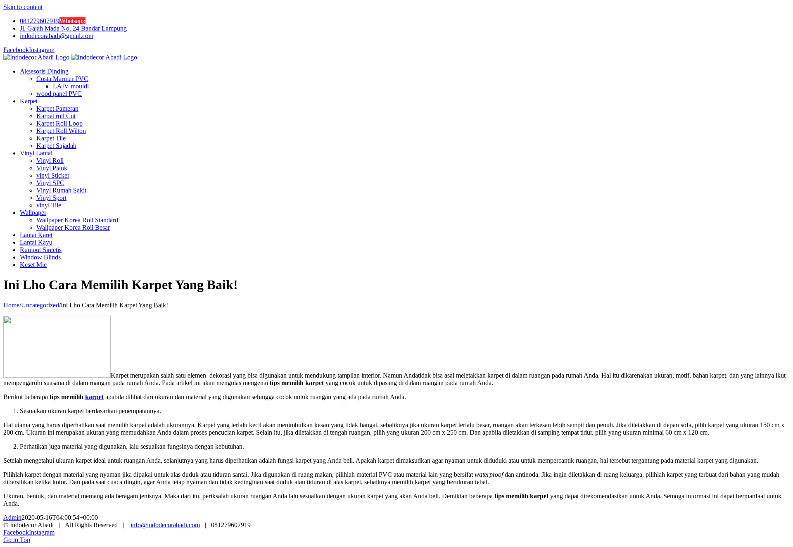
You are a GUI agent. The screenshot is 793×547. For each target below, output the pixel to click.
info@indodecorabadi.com (165, 524)
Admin (12, 517)
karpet (94, 396)
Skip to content (23, 6)
